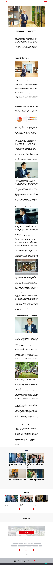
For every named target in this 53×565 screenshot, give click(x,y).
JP (44, 1)
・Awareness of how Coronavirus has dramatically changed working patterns (25, 55)
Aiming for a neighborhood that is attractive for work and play (23, 58)
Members (33, 1)
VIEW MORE (26, 509)
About (14, 1)
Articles (18, 1)
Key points (16, 59)
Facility (29, 1)
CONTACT (26, 532)
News (25, 1)
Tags (24, 561)
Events (22, 1)
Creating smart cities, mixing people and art (21, 57)
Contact (38, 1)
